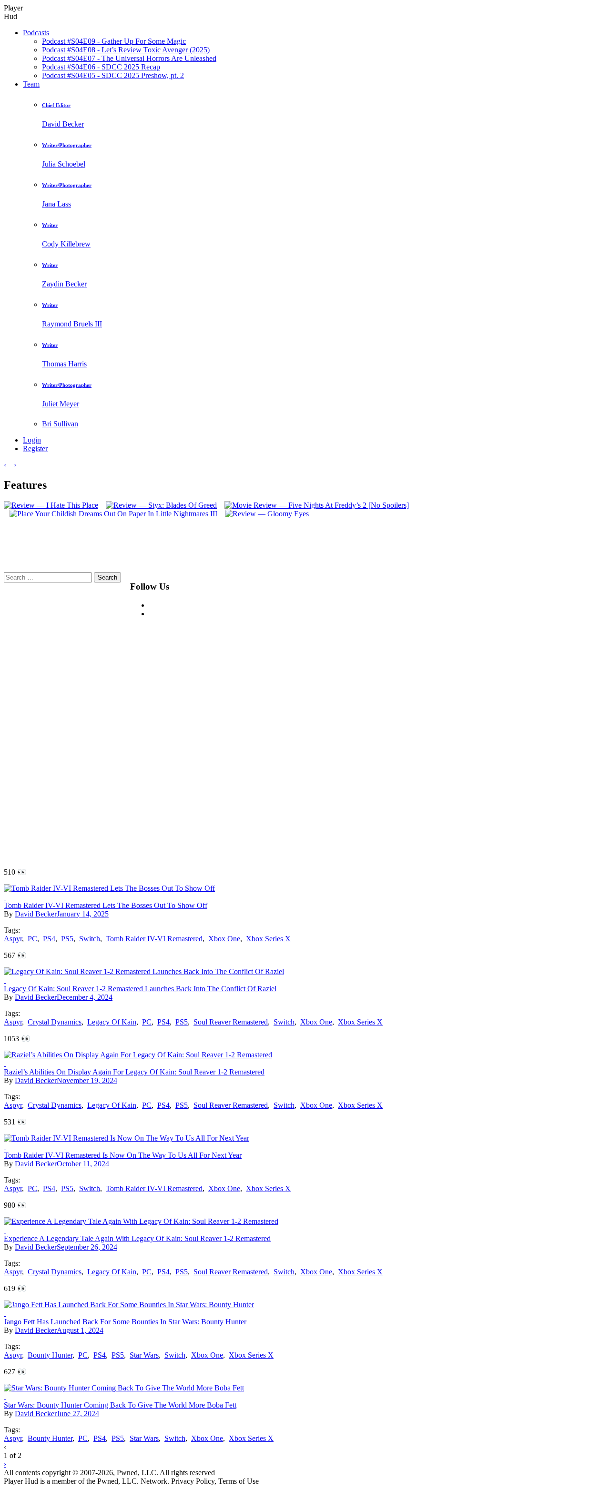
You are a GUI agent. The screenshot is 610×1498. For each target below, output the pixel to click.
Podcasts (36, 33)
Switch (89, 939)
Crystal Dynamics (54, 1022)
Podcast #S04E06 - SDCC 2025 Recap (101, 67)
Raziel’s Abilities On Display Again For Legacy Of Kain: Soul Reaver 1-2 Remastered (134, 1072)
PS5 (67, 939)
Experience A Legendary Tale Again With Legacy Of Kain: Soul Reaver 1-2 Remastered (137, 1238)
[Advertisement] (421, 715)
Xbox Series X (268, 939)
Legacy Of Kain (111, 1022)
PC (32, 939)
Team (31, 84)
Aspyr (13, 939)
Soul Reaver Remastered (230, 1022)
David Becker (36, 914)
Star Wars (144, 1355)
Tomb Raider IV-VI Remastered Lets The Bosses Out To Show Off (105, 905)
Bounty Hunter (50, 1355)
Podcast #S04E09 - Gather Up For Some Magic (114, 41)
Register (35, 448)
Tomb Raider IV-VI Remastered (154, 939)
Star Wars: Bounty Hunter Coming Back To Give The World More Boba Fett (120, 1405)
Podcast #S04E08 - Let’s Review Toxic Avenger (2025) (126, 50)
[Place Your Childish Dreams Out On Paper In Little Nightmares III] (110, 514)
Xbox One (224, 939)
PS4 (49, 939)
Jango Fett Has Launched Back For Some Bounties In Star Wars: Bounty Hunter (125, 1322)
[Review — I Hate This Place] (51, 505)
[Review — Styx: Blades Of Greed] (158, 505)
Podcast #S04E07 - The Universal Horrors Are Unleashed (129, 58)
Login (32, 440)
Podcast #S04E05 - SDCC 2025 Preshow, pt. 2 (113, 75)
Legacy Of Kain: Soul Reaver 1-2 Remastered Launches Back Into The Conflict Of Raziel (140, 989)
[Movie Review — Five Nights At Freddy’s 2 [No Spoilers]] (314, 505)
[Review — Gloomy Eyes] (264, 514)
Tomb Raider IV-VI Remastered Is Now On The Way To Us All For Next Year (123, 1155)
